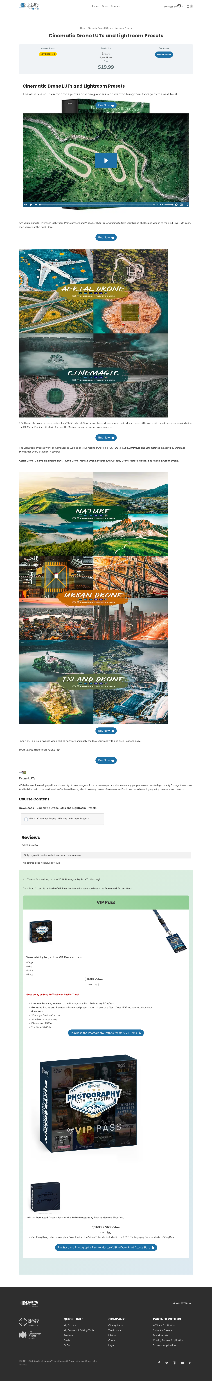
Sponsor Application (164, 1345)
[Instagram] (174, 1363)
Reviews (68, 1335)
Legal (111, 1345)
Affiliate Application (164, 1325)
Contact (115, 6)
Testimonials (115, 1330)
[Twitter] (167, 1363)
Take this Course (164, 54)
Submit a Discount (163, 1330)
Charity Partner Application (168, 1340)
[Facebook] (159, 1363)
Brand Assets (160, 1335)
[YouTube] (182, 1363)
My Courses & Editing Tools (79, 1330)
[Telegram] (190, 1363)
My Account (70, 1325)
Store (105, 6)
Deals (67, 1340)
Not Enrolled (48, 54)
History (112, 1335)
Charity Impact (116, 1325)
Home (95, 6)
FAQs (67, 1345)
